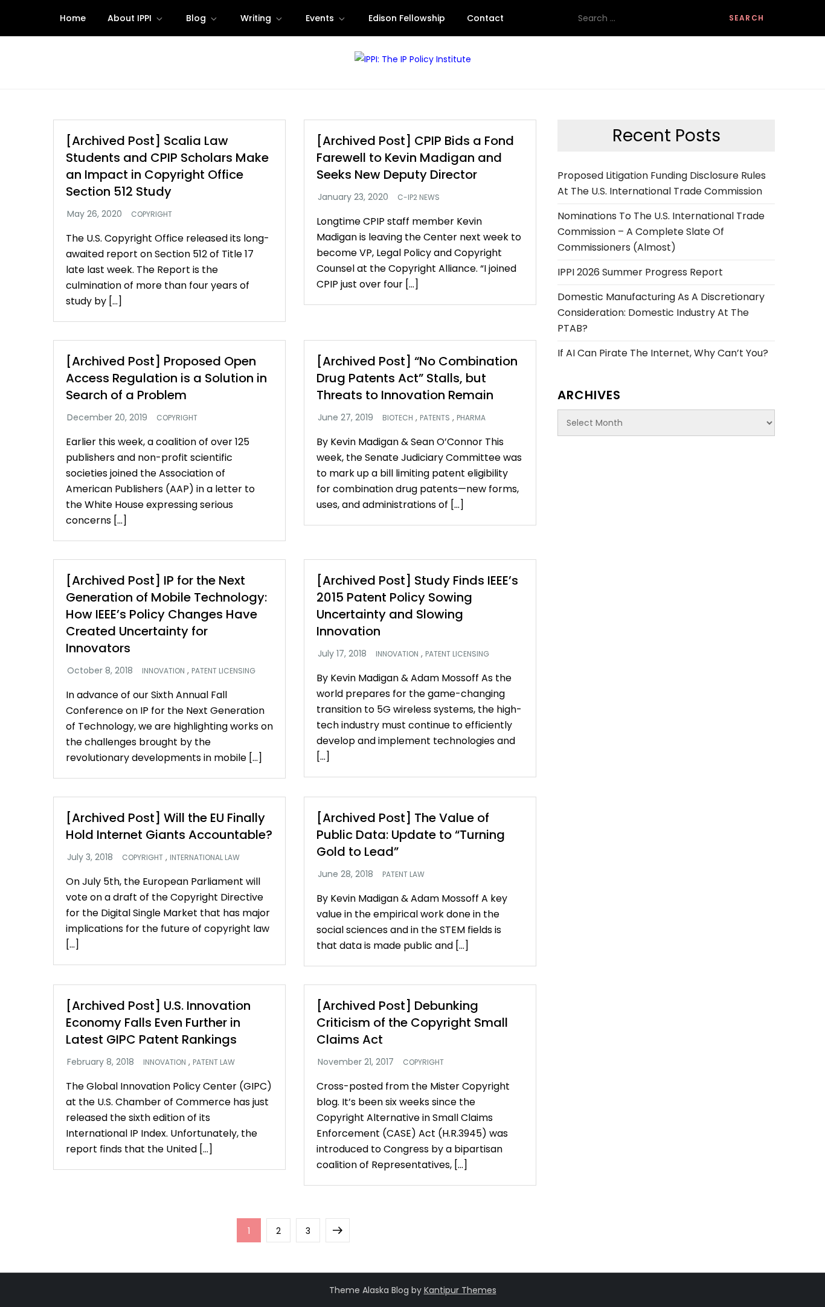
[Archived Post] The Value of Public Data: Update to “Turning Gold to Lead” (410, 834)
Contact (485, 18)
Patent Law (403, 874)
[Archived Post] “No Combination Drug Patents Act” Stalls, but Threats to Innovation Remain (417, 378)
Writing (255, 18)
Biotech (397, 418)
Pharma (471, 418)
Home (73, 18)
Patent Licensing (223, 671)
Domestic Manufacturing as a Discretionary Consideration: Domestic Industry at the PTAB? (661, 312)
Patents (435, 418)
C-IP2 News (418, 197)
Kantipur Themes (460, 1290)
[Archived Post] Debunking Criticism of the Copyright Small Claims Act (412, 1022)
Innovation (163, 671)
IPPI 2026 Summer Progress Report (640, 272)
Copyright (151, 214)
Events (320, 18)
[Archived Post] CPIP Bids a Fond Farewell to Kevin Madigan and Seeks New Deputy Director (415, 157)
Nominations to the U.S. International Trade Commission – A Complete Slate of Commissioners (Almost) (661, 231)
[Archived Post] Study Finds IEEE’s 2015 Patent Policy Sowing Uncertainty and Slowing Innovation (417, 606)
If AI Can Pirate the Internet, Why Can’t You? (662, 353)
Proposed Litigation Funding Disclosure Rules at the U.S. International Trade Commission (661, 183)
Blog (196, 18)
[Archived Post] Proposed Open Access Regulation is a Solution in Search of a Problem (166, 378)
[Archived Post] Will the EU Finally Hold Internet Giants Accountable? (169, 826)
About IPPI (130, 18)
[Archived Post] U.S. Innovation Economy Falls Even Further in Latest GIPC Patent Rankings (158, 1022)
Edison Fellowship (406, 18)
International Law (205, 857)
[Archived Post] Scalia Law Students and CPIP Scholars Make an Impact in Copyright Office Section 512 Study (167, 166)
